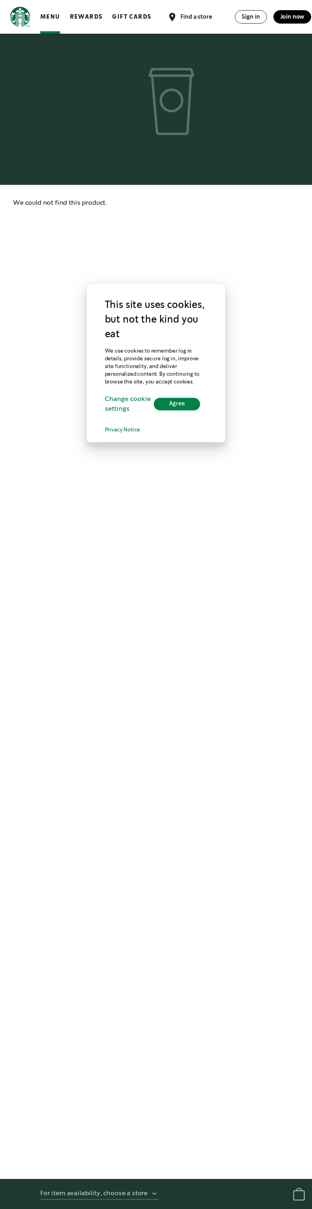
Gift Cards (131, 16)
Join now (292, 16)
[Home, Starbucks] (20, 18)
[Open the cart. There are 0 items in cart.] (299, 1196)
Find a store (196, 16)
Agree (177, 404)
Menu (50, 16)
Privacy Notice (123, 430)
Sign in (251, 16)
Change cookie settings (128, 404)
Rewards (86, 16)
